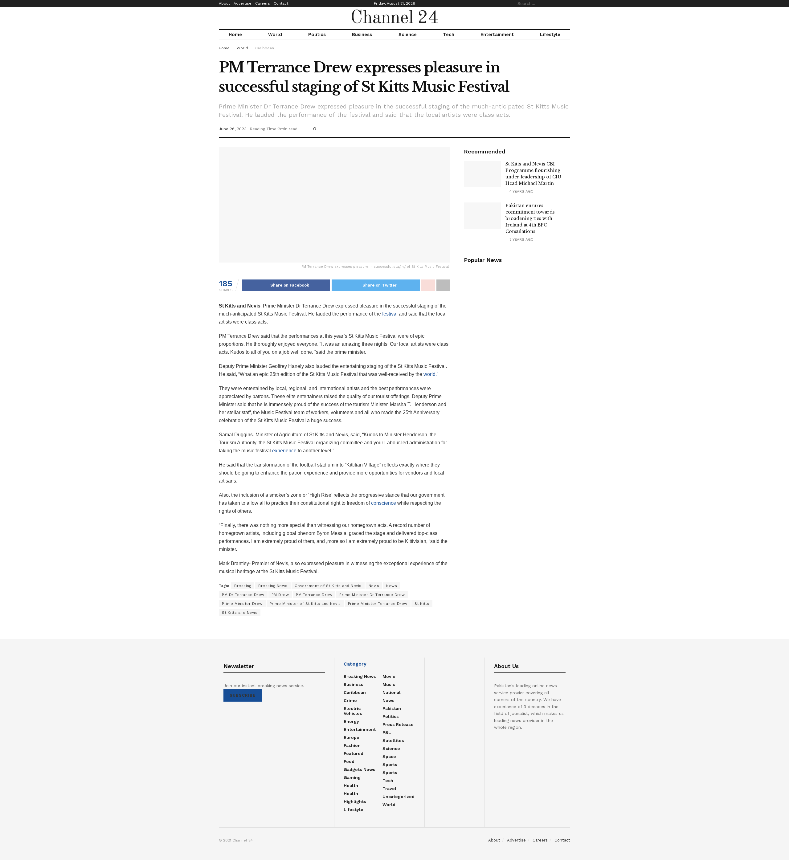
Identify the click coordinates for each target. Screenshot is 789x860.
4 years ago (520, 191)
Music (388, 684)
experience (284, 450)
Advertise (242, 3)
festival (389, 313)
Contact (281, 3)
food (349, 761)
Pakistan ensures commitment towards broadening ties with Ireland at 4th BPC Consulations (530, 218)
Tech (448, 34)
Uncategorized (398, 796)
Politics (317, 34)
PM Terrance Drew (314, 595)
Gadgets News (359, 769)
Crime (350, 700)
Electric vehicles (353, 711)
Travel (389, 788)
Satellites (393, 740)
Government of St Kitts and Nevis (328, 586)
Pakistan (391, 708)
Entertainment (497, 34)
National (391, 692)
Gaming (352, 777)
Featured (353, 753)
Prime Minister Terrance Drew (377, 603)
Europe (351, 737)
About (224, 3)
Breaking (242, 586)
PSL (386, 732)
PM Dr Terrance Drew (243, 595)
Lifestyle (550, 34)
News (391, 586)
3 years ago (520, 239)
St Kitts (422, 603)
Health (351, 785)
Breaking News (273, 586)
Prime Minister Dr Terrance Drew (372, 595)
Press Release (398, 724)
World (275, 34)
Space (389, 756)
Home (235, 34)
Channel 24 (394, 18)
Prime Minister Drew (242, 603)
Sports (389, 764)
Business (362, 34)
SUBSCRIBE (243, 695)
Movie (388, 676)
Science (408, 34)
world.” (430, 374)
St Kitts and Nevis (239, 612)
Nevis (374, 586)
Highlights (355, 801)
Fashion (352, 745)
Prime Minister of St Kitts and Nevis (305, 603)
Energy (351, 721)
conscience (383, 503)
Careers (262, 3)
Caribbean (264, 48)
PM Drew (280, 595)
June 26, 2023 (233, 129)
